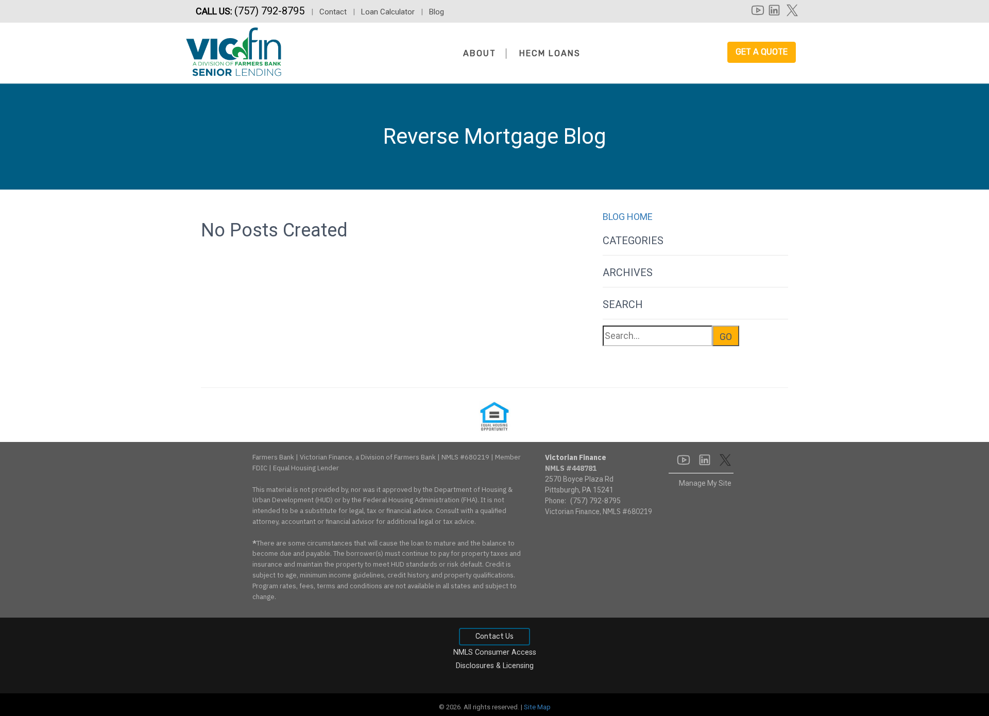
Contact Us (494, 636)
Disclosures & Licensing (495, 665)
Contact (333, 11)
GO (726, 337)
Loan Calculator (388, 11)
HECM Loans (550, 53)
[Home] (233, 50)
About (479, 53)
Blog (436, 11)
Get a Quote (762, 52)
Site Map (537, 707)
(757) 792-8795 (270, 11)
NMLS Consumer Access (494, 652)
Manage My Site (705, 483)
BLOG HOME (628, 216)
